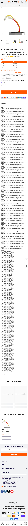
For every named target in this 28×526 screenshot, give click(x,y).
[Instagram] (5, 491)
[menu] (2, 2)
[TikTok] (8, 491)
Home (2, 5)
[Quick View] (2, 419)
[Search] (5, 2)
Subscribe (14, 454)
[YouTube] (12, 491)
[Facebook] (2, 491)
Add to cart (14, 92)
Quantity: (3, 85)
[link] (7, 404)
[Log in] (22, 2)
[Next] (25, 34)
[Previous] (23, 34)
